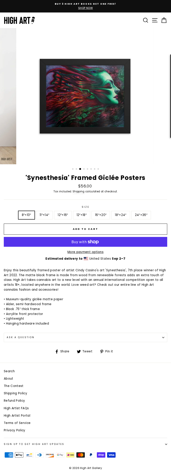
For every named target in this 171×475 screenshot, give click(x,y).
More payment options (85, 252)
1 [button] (73, 169)
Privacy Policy (14, 430)
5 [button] (88, 169)
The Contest (14, 386)
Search (9, 371)
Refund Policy (14, 401)
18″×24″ (120, 215)
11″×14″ (44, 215)
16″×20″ (100, 215)
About (8, 378)
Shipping (79, 191)
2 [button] (77, 169)
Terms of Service (17, 423)
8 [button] (99, 169)
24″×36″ (141, 215)
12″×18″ (82, 215)
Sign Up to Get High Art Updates (34, 444)
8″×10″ (26, 215)
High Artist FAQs (16, 408)
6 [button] (91, 169)
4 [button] (84, 169)
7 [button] (95, 169)
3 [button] (80, 169)
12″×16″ (63, 215)
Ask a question (21, 337)
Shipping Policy (15, 393)
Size (85, 207)
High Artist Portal (17, 415)
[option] (85, 6)
